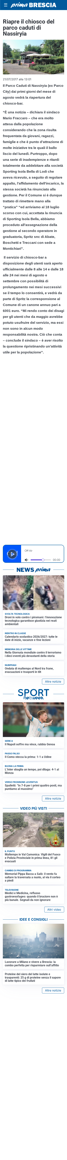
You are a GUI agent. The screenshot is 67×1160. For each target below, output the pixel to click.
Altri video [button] (54, 909)
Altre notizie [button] (53, 681)
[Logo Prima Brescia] (33, 5)
